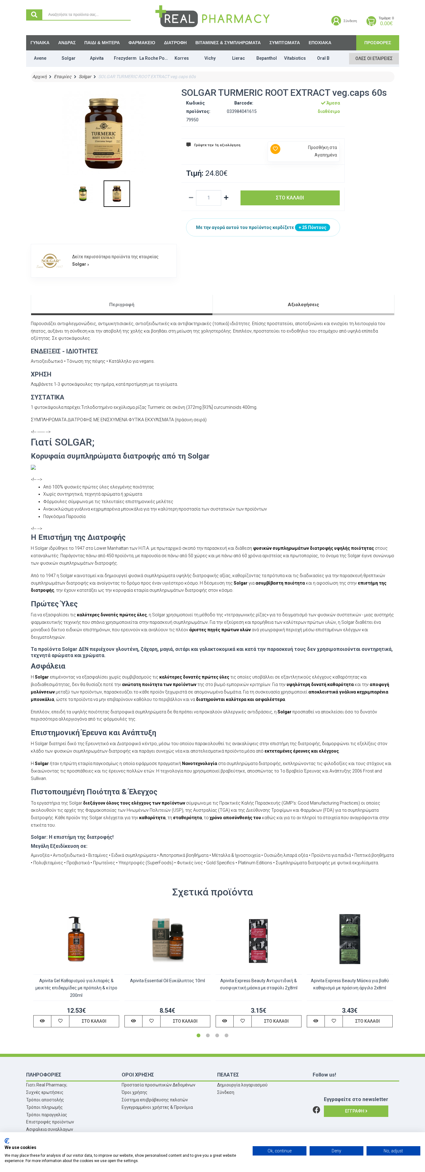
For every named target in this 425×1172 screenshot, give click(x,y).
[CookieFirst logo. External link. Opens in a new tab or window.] (7, 1141)
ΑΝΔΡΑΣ (67, 42)
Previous (34, 972)
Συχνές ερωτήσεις (44, 1092)
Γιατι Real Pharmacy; (46, 1084)
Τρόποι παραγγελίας (46, 1114)
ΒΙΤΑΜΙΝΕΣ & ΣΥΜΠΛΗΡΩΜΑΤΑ (228, 42)
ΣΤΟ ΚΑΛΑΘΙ (290, 198)
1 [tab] (198, 1036)
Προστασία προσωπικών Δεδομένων (158, 1084)
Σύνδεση (225, 1092)
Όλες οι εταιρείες (374, 58)
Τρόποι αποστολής (45, 1099)
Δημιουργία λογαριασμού (242, 1084)
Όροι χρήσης (134, 1092)
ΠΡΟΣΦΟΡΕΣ (377, 42)
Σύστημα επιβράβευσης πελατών (155, 1099)
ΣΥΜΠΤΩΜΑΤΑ (284, 42)
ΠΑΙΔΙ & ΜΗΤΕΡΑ (102, 42)
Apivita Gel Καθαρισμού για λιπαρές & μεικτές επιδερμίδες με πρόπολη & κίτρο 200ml (76, 988)
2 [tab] (208, 1036)
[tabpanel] (76, 968)
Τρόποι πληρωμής (44, 1107)
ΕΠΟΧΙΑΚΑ (320, 42)
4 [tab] (226, 1036)
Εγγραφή (355, 1111)
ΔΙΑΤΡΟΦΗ (175, 42)
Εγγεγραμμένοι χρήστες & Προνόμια (157, 1107)
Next (391, 972)
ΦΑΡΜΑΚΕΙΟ (141, 42)
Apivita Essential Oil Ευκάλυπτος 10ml (167, 980)
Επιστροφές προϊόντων (50, 1121)
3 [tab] (217, 1036)
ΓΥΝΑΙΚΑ (39, 42)
